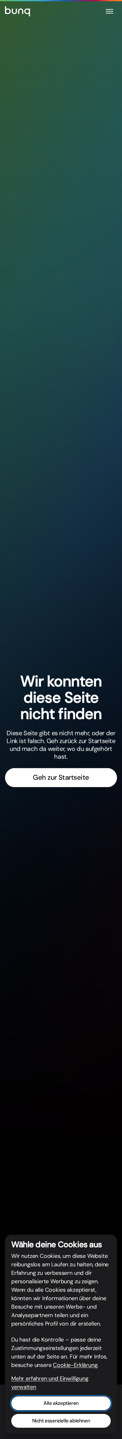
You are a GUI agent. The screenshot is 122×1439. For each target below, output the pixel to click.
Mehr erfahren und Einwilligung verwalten (50, 1383)
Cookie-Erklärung (75, 1365)
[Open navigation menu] (109, 11)
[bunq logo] (17, 11)
